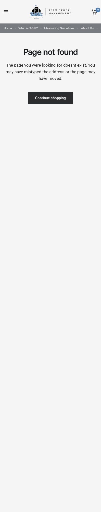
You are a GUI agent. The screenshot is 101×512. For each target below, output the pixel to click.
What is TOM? (28, 28)
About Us (87, 28)
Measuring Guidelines (59, 28)
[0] (93, 12)
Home (8, 28)
